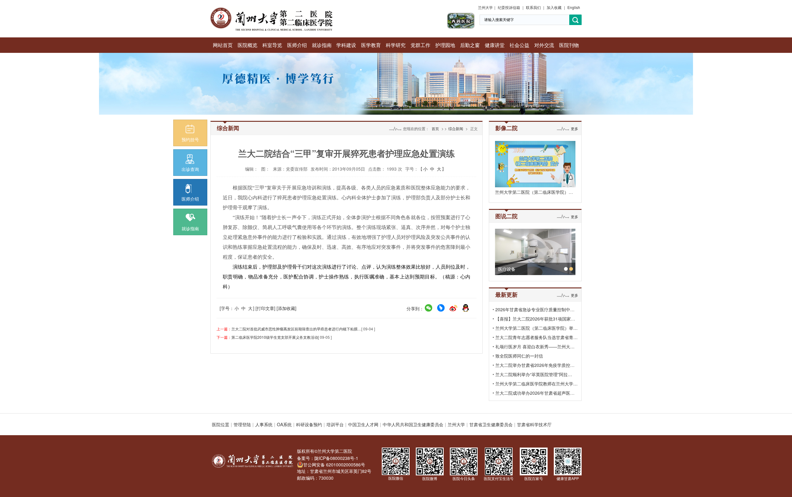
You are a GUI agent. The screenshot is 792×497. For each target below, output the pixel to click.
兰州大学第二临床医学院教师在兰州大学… (536, 383)
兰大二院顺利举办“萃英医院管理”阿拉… (533, 374)
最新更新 (506, 295)
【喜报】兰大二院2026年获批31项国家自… (537, 319)
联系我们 (533, 7)
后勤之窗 (470, 45)
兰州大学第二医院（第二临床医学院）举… (536, 328)
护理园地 (445, 45)
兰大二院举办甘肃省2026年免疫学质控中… (537, 365)
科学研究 (396, 45)
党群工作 (420, 45)
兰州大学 (485, 7)
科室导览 (272, 45)
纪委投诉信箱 (509, 7)
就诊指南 (322, 45)
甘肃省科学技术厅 (534, 424)
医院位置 (220, 424)
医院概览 (247, 45)
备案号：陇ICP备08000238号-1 (327, 458)
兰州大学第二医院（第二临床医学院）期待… (538, 192)
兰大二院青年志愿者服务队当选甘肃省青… (536, 337)
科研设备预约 (309, 424)
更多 (574, 128)
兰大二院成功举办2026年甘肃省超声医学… (537, 393)
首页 (435, 128)
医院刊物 (569, 45)
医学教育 (371, 45)
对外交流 (544, 45)
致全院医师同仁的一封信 (519, 356)
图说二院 (506, 216)
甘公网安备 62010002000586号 (334, 464)
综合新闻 (455, 128)
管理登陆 (242, 424)
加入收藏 (554, 7)
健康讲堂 (495, 45)
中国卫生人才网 (363, 424)
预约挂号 (190, 139)
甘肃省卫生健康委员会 (491, 424)
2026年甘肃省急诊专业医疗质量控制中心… (537, 309)
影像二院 (506, 128)
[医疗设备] (535, 252)
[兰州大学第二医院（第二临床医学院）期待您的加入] (535, 164)
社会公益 (519, 45)
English (573, 7)
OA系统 (284, 424)
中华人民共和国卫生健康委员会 (413, 424)
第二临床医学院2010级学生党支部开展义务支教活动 (274, 337)
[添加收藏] (286, 308)
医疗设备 (506, 269)
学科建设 (346, 45)
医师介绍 (297, 45)
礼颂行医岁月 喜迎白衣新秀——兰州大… (535, 346)
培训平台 (335, 424)
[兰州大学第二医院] (271, 9)
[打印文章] (265, 308)
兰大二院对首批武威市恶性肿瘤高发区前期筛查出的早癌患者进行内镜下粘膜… (296, 328)
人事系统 (264, 424)
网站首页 (223, 45)
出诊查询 (190, 169)
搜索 (575, 20)
